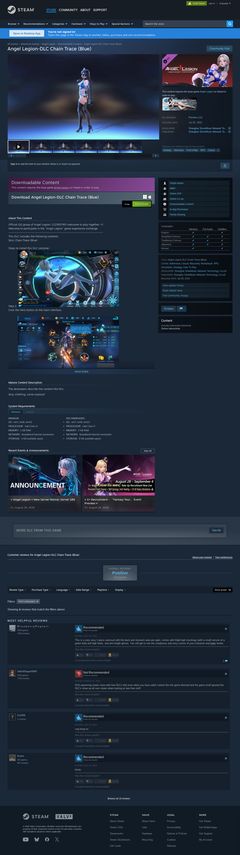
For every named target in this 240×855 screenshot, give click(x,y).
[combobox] (185, 24)
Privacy (171, 821)
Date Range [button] (82, 589)
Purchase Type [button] (40, 589)
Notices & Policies (177, 833)
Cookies (171, 839)
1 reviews (21, 719)
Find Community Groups (175, 295)
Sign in (14, 164)
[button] (14, 23)
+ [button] (218, 150)
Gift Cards (115, 846)
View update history (173, 285)
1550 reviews (23, 633)
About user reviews (202, 557)
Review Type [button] (16, 589)
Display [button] (119, 589)
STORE (51, 10)
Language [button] (62, 589)
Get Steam (205, 821)
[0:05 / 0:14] (83, 96)
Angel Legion (48, 44)
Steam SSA (116, 827)
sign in (212, 3)
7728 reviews (23, 678)
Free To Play (189, 267)
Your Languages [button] (26, 601)
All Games (13, 44)
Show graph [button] (220, 590)
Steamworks (116, 833)
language (223, 3)
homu (20, 756)
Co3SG (21, 715)
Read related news (172, 290)
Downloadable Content (69, 44)
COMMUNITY (68, 10)
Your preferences (223, 557)
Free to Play (192, 150)
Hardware (147, 833)
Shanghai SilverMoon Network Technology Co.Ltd (200, 271)
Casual (211, 150)
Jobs (144, 827)
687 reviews (22, 763)
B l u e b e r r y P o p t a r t (32, 626)
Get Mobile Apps (208, 827)
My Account (205, 839)
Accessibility (174, 827)
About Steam (117, 821)
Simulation (166, 267)
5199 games (22, 675)
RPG (203, 150)
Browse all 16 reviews (119, 798)
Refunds (171, 846)
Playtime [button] (102, 589)
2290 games (22, 630)
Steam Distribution (120, 839)
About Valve (148, 821)
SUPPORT (100, 10)
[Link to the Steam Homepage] (21, 12)
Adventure (179, 150)
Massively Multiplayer (201, 263)
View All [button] (148, 451)
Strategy (167, 150)
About (85, 10)
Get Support (205, 833)
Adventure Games (30, 44)
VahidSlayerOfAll (27, 671)
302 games (22, 760)
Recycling (147, 839)
